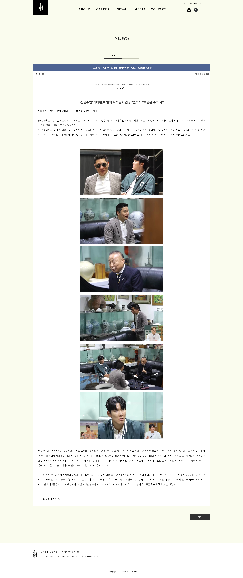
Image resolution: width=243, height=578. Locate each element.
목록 (200, 517)
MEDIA (140, 9)
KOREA (112, 55)
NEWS (121, 9)
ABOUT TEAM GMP (191, 4)
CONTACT (158, 9)
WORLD (130, 55)
